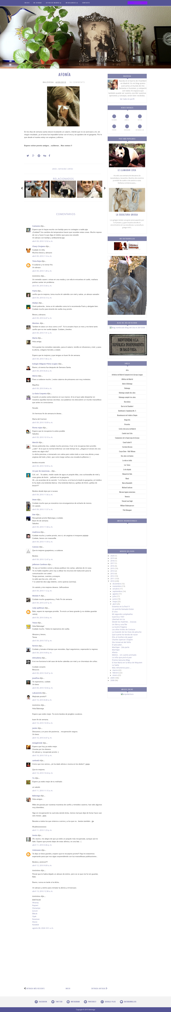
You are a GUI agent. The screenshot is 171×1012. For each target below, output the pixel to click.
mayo (115, 601)
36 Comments (77, 82)
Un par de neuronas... (41, 471)
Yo (33, 778)
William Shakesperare (127, 505)
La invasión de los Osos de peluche (126, 632)
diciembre (117, 583)
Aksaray (35, 903)
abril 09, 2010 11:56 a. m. (42, 494)
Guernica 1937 (118, 617)
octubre (116, 588)
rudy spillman (38, 608)
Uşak (34, 916)
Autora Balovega (127, 383)
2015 (112, 568)
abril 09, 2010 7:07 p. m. (42, 640)
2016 (112, 566)
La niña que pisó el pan (122, 657)
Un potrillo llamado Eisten (123, 609)
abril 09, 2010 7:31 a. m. (42, 333)
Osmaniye (36, 908)
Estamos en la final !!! (121, 606)
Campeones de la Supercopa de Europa (127, 438)
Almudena (36, 658)
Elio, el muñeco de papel (122, 637)
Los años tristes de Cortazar (123, 629)
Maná (127, 478)
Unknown (36, 850)
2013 (112, 573)
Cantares (36, 226)
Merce (35, 376)
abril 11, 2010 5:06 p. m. (42, 845)
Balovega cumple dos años (127, 392)
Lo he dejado (127, 469)
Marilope (116, 650)
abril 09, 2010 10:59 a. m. (42, 466)
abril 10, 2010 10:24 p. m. (42, 773)
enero (115, 675)
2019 (112, 558)
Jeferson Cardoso (39, 564)
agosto (116, 594)
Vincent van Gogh (127, 501)
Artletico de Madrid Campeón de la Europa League (127, 374)
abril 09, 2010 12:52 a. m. (42, 241)
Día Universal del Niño (121, 642)
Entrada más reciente (35, 988)
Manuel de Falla (127, 474)
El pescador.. (117, 645)
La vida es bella (127, 460)
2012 (112, 576)
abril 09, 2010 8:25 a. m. (42, 371)
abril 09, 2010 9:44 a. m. (42, 388)
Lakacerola (37, 693)
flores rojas (37, 427)
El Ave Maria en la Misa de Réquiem (127, 662)
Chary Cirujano (38, 246)
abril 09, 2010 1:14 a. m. (42, 256)
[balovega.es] (127, 249)
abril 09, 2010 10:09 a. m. (42, 422)
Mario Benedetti (127, 483)
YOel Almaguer (127, 510)
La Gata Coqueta (39, 393)
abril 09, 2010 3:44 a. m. (42, 285)
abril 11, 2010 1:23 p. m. (42, 830)
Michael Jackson (127, 487)
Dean (34, 499)
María (34, 338)
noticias (70, 169)
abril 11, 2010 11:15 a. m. (42, 790)
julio (115, 596)
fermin (35, 646)
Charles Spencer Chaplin (122, 639)
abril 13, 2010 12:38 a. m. (42, 891)
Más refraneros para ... (121, 667)
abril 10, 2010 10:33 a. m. (42, 723)
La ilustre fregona (119, 627)
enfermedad (62, 169)
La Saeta (115, 665)
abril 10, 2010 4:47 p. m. (42, 738)
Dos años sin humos (127, 456)
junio (115, 599)
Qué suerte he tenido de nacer (125, 634)
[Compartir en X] (26, 156)
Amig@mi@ (37, 743)
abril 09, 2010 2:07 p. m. (42, 603)
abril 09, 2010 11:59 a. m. (42, 541)
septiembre (118, 591)
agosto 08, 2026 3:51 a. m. (43, 928)
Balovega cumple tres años (127, 397)
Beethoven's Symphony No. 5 (127, 410)
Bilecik (34, 914)
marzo (115, 670)
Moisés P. (36, 596)
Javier (34, 728)
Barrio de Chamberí (127, 406)
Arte (127, 370)
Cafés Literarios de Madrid (127, 429)
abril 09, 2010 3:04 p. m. (42, 617)
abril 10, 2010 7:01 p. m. (42, 755)
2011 (112, 578)
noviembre (117, 586)
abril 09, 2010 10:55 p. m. (42, 688)
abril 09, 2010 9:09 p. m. (42, 652)
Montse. (35, 323)
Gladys (35, 303)
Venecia (127, 496)
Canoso (35, 547)
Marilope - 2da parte (120, 647)
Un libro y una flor (119, 624)
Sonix (34, 835)
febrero (116, 672)
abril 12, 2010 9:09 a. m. (42, 865)
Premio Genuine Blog (121, 660)
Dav (34, 514)
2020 (112, 556)
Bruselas (127, 424)
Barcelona (127, 401)
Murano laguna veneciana (127, 492)
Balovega (36, 795)
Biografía (127, 419)
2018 (112, 561)
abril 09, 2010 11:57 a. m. (42, 509)
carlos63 (35, 760)
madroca (36, 532)
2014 (112, 571)
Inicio (68, 988)
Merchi (35, 442)
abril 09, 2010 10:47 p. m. (42, 673)
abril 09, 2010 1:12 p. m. (42, 590)
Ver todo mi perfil (127, 99)
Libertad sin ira (118, 619)
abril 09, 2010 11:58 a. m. (42, 527)
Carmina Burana (127, 447)
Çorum (35, 911)
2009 (112, 678)
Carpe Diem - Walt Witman (127, 451)
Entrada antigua (98, 988)
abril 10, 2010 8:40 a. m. (42, 700)
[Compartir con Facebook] (48, 156)
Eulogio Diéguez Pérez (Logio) (45, 364)
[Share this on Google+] (32, 156)
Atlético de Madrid (127, 379)
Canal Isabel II (127, 442)
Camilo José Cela (127, 433)
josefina (35, 678)
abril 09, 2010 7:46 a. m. (42, 359)
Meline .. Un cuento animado (124, 655)
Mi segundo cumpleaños (122, 614)
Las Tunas (127, 465)
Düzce (34, 922)
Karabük (35, 925)
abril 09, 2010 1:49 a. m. (42, 271)
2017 (112, 563)
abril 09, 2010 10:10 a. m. (42, 437)
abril (115, 604)
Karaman (36, 919)
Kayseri (35, 905)
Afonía (114, 652)
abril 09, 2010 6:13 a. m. (42, 298)
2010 (112, 581)
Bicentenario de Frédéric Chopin (127, 415)
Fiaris (34, 291)
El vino (115, 611)
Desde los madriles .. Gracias (124, 622)
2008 (112, 680)
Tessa (34, 622)
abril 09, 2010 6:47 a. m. (42, 318)
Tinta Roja (36, 261)
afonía (54, 169)
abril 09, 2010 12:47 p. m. (42, 559)
